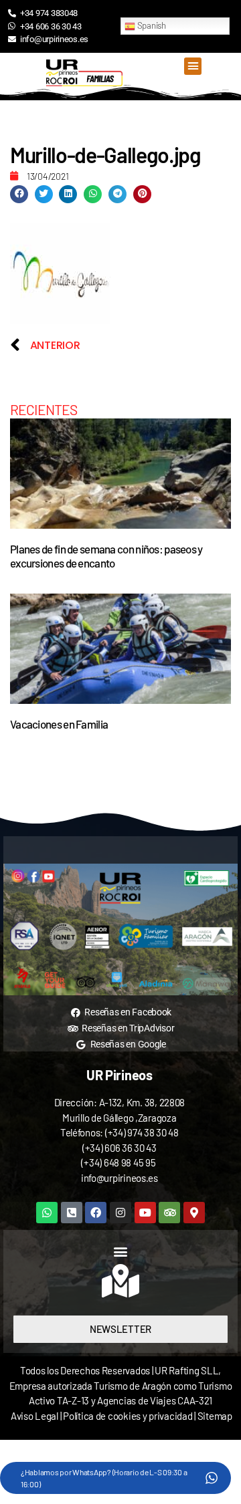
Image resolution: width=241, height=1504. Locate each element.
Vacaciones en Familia (59, 724)
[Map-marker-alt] (194, 1212)
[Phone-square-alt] (71, 1212)
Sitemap (214, 1416)
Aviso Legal (34, 1416)
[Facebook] (95, 1212)
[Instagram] (120, 1212)
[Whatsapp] (47, 1212)
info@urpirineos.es (119, 1178)
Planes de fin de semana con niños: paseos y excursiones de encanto (106, 556)
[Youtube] (145, 1212)
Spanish (150, 25)
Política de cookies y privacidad (128, 1416)
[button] (192, 66)
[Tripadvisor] (169, 1212)
